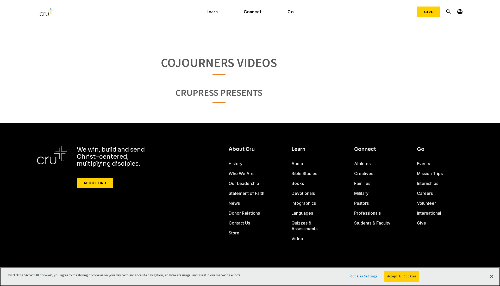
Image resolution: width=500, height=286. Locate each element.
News (234, 203)
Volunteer (426, 203)
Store (234, 232)
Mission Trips (430, 173)
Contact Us (239, 223)
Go (291, 11)
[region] (250, 277)
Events (423, 163)
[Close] (491, 276)
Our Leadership (244, 183)
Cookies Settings (363, 276)
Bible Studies (304, 173)
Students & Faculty (372, 223)
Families (362, 183)
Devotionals (303, 193)
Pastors (361, 203)
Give (428, 12)
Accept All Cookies (401, 276)
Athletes (362, 163)
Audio (297, 163)
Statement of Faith (246, 193)
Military (361, 193)
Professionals (367, 213)
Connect (252, 11)
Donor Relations (244, 213)
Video (297, 238)
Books (297, 183)
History (235, 163)
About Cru (95, 183)
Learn (212, 11)
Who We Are (241, 173)
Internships (427, 183)
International (429, 213)
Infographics (303, 203)
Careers (425, 193)
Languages (302, 213)
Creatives (363, 173)
